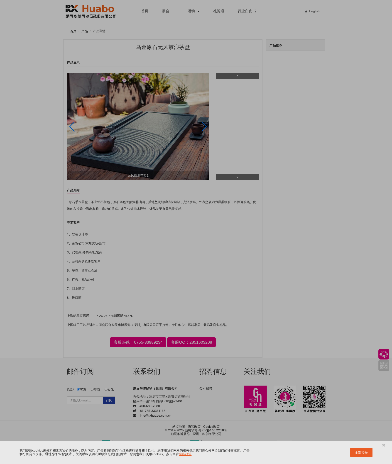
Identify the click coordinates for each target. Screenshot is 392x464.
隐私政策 (185, 454)
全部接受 (361, 452)
